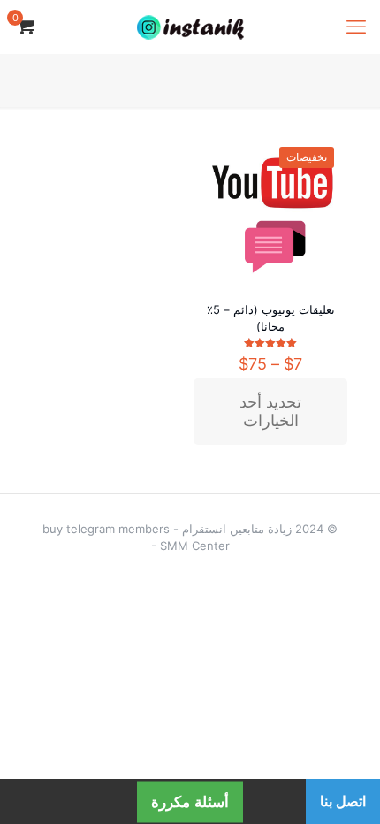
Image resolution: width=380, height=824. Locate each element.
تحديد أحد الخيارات (270, 412)
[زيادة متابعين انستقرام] (190, 26)
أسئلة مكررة (190, 801)
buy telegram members (106, 529)
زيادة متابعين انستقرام (237, 529)
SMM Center (195, 545)
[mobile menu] (356, 26)
